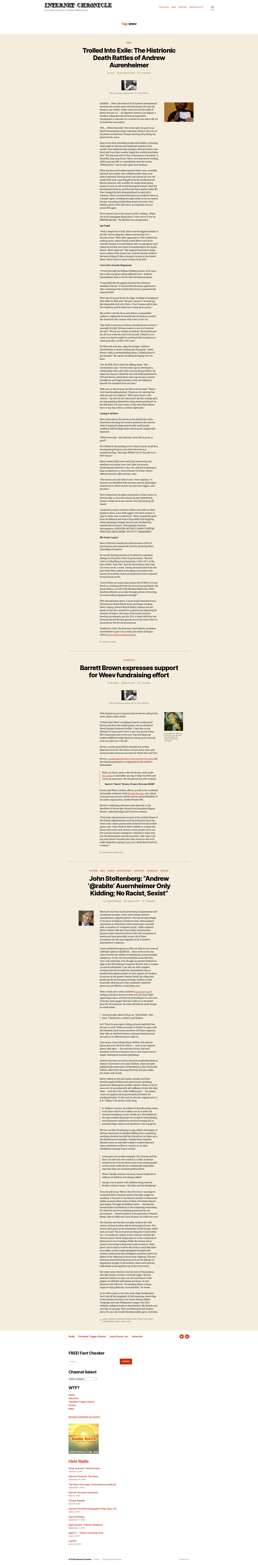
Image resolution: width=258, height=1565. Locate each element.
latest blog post (142, 991)
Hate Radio (78, 1461)
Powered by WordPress (111, 1559)
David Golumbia (76, 1517)
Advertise (183, 7)
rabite (116, 852)
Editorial (93, 871)
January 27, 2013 (133, 901)
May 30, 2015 (130, 683)
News (129, 43)
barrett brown (108, 852)
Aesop (105, 1319)
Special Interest (124, 871)
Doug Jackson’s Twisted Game (84, 1468)
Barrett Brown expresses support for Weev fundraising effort (129, 671)
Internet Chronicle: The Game (83, 1476)
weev (114, 642)
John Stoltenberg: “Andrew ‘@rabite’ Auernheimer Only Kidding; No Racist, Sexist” (129, 886)
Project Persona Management (121, 634)
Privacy (72, 1405)
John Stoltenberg (114, 901)
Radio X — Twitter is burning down (86, 1533)
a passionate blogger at (130, 759)
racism (117, 1321)
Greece (140, 1319)
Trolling (164, 871)
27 (113, 73)
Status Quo (139, 871)
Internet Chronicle (83, 1559)
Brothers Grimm (131, 1319)
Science (110, 871)
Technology (129, 660)
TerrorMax (107, 776)
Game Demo (164, 7)
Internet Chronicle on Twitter (84, 1417)
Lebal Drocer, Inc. (196, 7)
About (72, 1395)
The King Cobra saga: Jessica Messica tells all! (92, 1484)
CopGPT (73, 1541)
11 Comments (146, 73)
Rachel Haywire (136, 793)
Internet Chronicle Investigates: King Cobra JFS (92, 1509)
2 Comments (145, 683)
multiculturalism (108, 1321)
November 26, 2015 (127, 73)
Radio (174, 7)
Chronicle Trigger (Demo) (92, 1336)
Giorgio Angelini (77, 1500)
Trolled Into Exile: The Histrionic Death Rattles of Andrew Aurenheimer (129, 57)
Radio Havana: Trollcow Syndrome (86, 1525)
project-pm (107, 642)
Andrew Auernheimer (116, 1319)
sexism (123, 1321)
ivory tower (148, 1319)
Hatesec (116, 683)
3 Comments (150, 901)
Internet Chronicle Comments (83, 1492)
